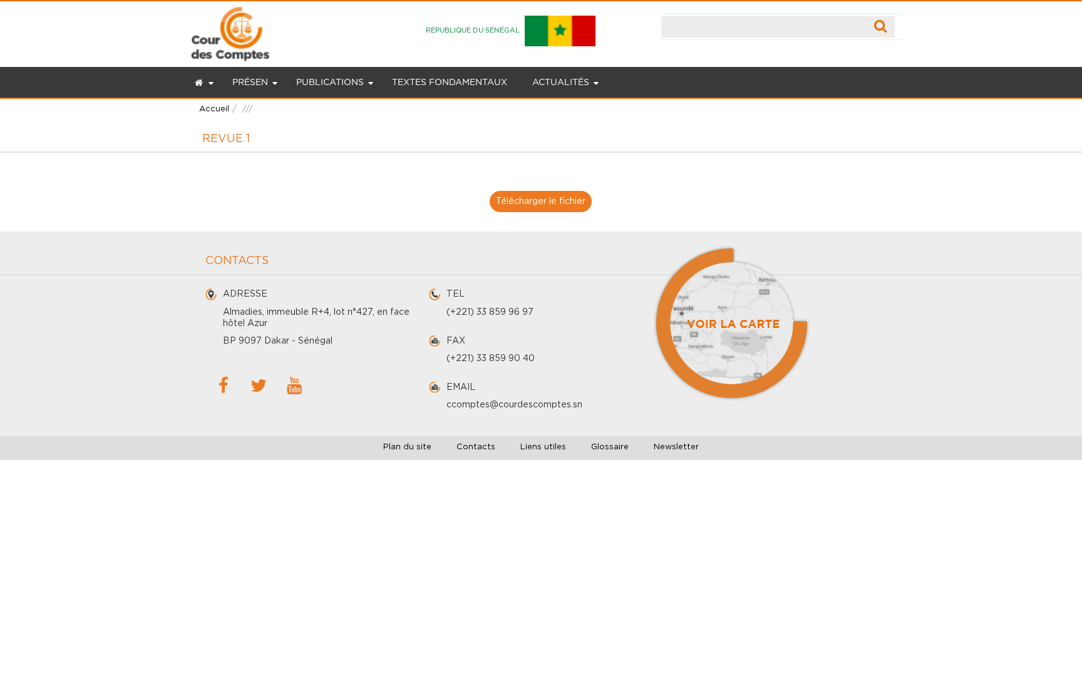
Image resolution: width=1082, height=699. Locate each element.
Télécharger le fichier (540, 201)
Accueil (214, 109)
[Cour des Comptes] (230, 30)
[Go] (880, 27)
